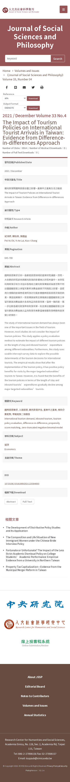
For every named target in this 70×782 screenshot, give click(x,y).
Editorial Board (35, 686)
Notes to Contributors (35, 696)
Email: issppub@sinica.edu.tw (35, 758)
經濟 (7, 444)
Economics (10, 449)
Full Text (27, 501)
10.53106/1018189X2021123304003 (22, 483)
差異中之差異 (50, 409)
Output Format (10, 103)
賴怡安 (15, 236)
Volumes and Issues (27, 71)
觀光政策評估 (35, 409)
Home (6, 71)
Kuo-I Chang (31, 240)
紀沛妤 (8, 236)
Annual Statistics (35, 715)
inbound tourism (44, 418)
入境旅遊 (23, 409)
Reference (8, 94)
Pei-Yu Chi (9, 240)
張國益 (23, 236)
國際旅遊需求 (11, 409)
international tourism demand (19, 418)
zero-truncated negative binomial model (42, 427)
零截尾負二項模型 (21, 414)
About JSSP (35, 677)
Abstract (11, 501)
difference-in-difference (35, 423)
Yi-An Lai (19, 240)
